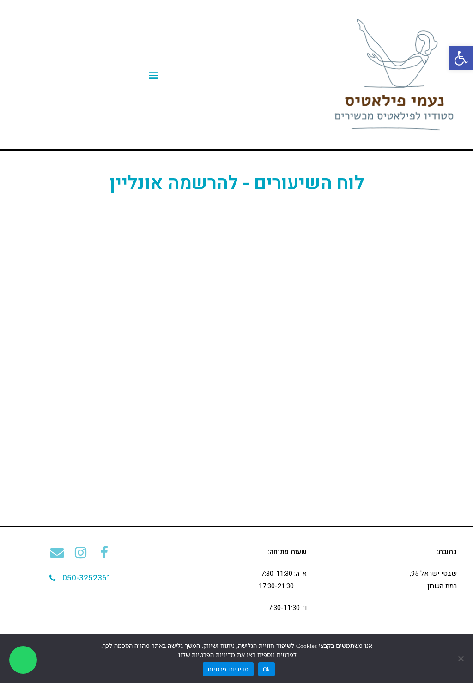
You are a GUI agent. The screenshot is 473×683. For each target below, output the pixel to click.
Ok (267, 669)
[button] (80, 578)
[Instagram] (80, 552)
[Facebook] (104, 552)
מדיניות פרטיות (228, 669)
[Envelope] (57, 552)
